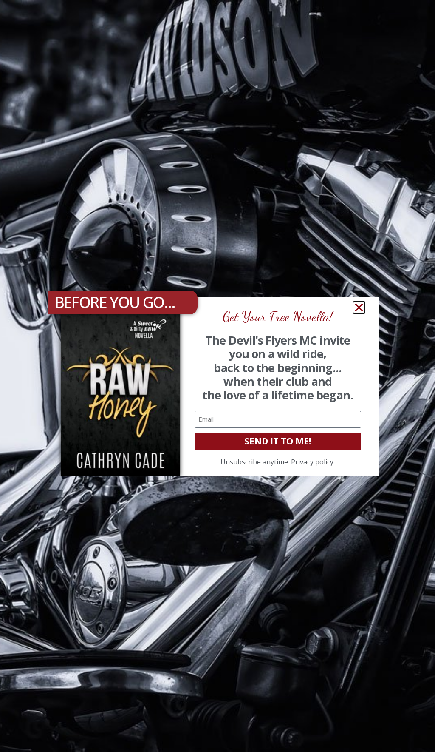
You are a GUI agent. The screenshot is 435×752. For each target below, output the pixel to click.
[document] (217, 376)
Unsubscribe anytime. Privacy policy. (277, 462)
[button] (358, 307)
